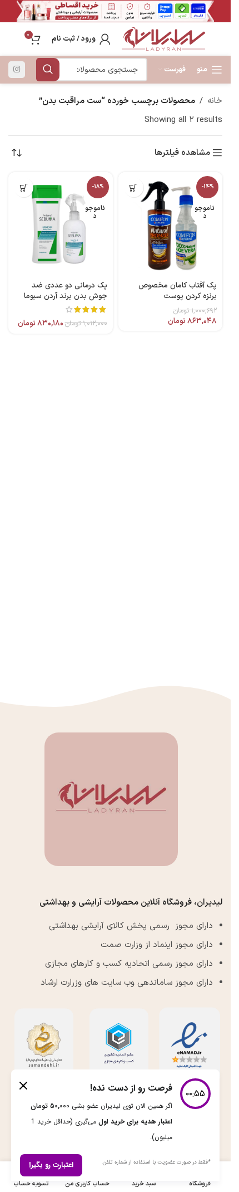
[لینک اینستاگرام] (16, 69)
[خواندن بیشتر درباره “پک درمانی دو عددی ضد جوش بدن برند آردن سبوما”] (23, 187)
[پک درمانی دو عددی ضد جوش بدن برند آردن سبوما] (60, 224)
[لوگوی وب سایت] (163, 38)
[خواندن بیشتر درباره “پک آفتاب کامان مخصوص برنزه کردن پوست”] (133, 187)
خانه (214, 101)
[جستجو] (47, 69)
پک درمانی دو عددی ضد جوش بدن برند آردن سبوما (65, 291)
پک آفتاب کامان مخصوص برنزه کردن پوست (177, 291)
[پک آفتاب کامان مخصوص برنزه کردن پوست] (170, 224)
